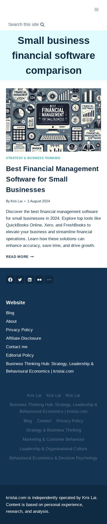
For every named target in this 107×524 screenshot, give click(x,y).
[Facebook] (10, 279)
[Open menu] (96, 9)
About (11, 321)
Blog (10, 313)
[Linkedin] (29, 279)
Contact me (16, 346)
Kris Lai (16, 201)
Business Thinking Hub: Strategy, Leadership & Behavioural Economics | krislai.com (50, 367)
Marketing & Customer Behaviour (53, 439)
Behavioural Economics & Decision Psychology (53, 458)
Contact (44, 421)
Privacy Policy (19, 329)
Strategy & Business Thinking (33, 158)
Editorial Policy (20, 355)
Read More (20, 257)
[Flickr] (39, 279)
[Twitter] (20, 279)
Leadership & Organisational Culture (53, 448)
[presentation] (53, 120)
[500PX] (49, 279)
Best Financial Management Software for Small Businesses (52, 179)
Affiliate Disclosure (23, 338)
